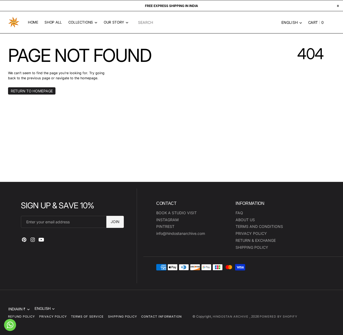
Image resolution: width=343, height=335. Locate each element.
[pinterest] (24, 239)
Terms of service (87, 316)
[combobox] (196, 22)
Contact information (161, 316)
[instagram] (32, 239)
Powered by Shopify (278, 316)
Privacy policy (53, 316)
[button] (314, 22)
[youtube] (41, 239)
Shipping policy (122, 316)
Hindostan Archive (231, 316)
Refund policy (21, 316)
